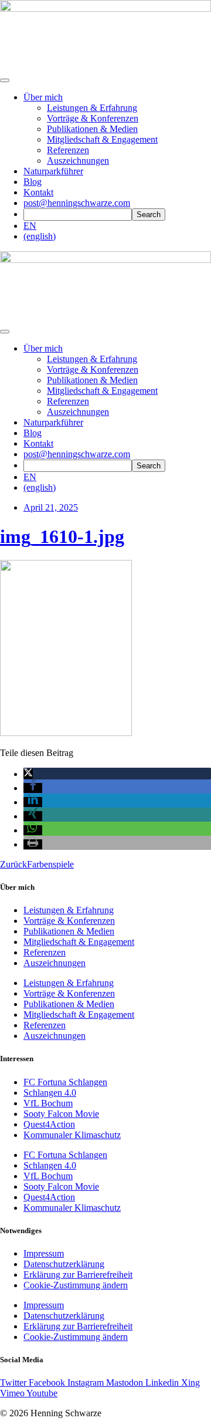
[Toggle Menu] (4, 331)
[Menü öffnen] (4, 80)
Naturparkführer (53, 171)
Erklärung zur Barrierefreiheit (77, 1275)
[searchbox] (77, 214)
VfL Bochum (48, 1103)
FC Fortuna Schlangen (65, 1082)
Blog (32, 182)
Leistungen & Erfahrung (92, 108)
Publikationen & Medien (92, 129)
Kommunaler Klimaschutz (72, 1135)
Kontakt (38, 192)
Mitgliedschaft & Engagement (102, 139)
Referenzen (68, 150)
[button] (28, 774)
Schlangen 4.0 (49, 1093)
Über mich (43, 97)
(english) (39, 236)
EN (29, 226)
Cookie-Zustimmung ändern (75, 1285)
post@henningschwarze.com (76, 203)
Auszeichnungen (78, 161)
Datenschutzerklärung (63, 1264)
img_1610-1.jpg (62, 536)
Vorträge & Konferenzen (92, 118)
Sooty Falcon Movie (61, 1114)
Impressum (43, 1253)
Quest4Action (49, 1124)
